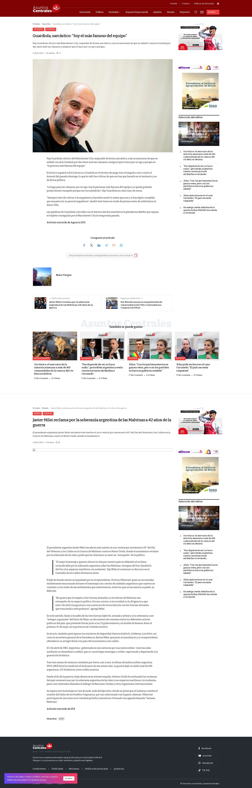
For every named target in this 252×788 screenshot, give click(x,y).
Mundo (45, 408)
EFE (62, 719)
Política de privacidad (16, 780)
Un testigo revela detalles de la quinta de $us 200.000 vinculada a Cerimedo (200, 210)
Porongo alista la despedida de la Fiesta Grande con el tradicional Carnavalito (198, 134)
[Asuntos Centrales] (47, 8)
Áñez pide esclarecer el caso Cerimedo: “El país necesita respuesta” (198, 198)
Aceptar (69, 778)
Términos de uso (38, 780)
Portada (36, 24)
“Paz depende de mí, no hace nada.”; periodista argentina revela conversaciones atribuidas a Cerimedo (198, 170)
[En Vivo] (213, 12)
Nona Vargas (63, 275)
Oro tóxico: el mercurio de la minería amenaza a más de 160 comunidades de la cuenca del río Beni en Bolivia (199, 155)
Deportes (46, 24)
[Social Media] (208, 748)
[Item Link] (55, 346)
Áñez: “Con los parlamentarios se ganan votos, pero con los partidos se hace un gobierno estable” (200, 185)
